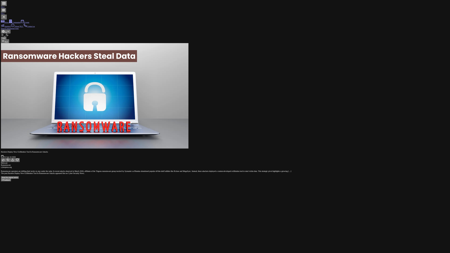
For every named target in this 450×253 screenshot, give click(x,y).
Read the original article (10, 177)
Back (6, 42)
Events (16, 29)
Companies (9, 29)
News (3, 29)
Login (4, 38)
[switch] (5, 36)
